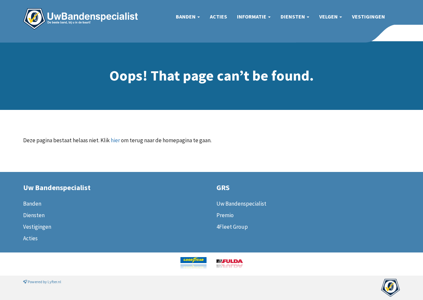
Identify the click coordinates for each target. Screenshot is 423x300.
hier (115, 140)
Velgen (329, 16)
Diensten (293, 16)
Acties (218, 16)
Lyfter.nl (54, 281)
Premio (225, 215)
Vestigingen (368, 16)
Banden (186, 16)
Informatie (252, 16)
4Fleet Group (232, 226)
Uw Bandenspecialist (78, 12)
